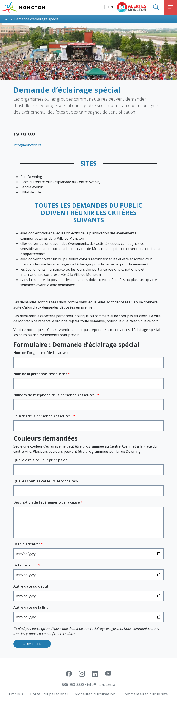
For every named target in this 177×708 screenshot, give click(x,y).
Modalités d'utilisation (95, 694)
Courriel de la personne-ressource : (43, 416)
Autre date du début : (31, 586)
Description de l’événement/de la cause (47, 502)
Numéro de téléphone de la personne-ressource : (55, 395)
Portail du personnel (49, 694)
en (110, 7)
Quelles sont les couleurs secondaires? (46, 481)
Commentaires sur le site (145, 694)
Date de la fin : (25, 565)
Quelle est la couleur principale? (40, 460)
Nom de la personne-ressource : (40, 373)
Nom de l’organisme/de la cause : (40, 352)
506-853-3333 (73, 684)
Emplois (16, 694)
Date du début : (27, 544)
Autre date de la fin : (30, 607)
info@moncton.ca (101, 684)
